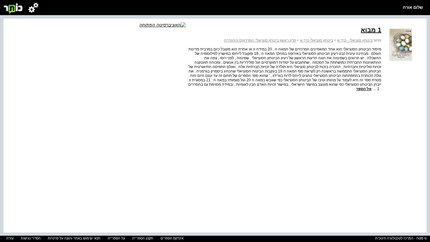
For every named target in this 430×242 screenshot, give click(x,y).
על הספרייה (116, 238)
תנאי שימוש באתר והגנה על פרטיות (74, 238)
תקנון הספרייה (142, 238)
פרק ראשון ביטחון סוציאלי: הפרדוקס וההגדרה (260, 40)
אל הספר (363, 89)
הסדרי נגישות (31, 238)
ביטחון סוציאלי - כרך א (354, 40)
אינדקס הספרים (172, 238)
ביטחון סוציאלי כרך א (316, 40)
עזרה (10, 238)
